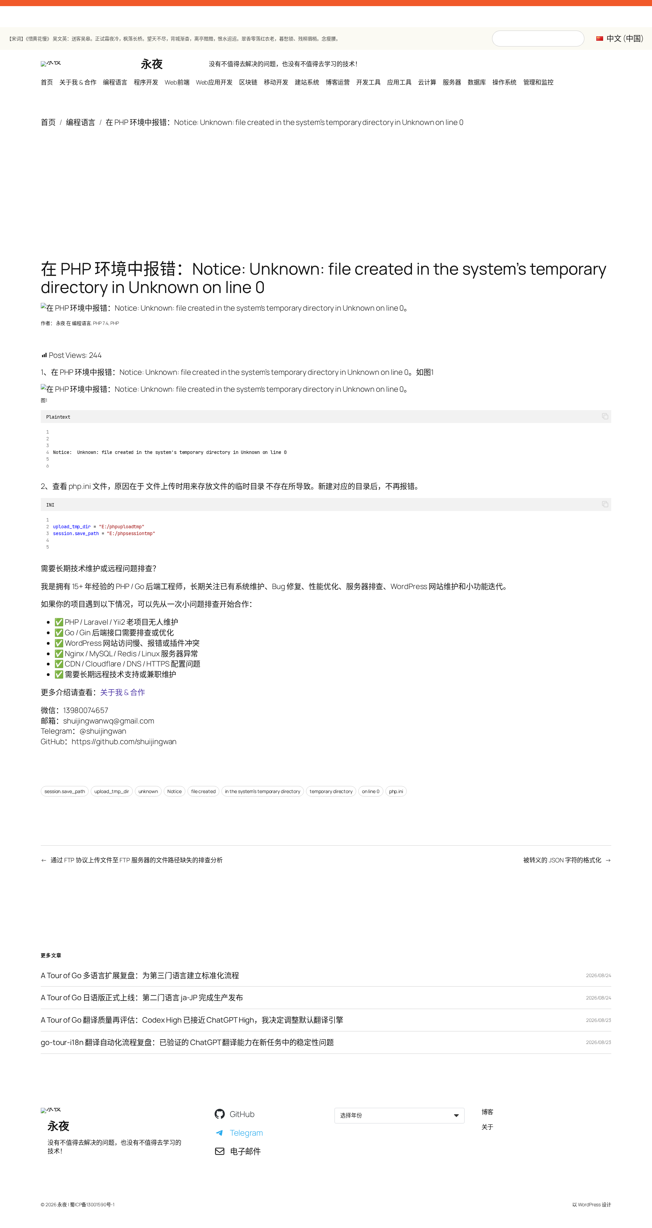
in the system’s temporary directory (263, 791)
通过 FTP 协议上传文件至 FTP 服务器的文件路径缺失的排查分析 (137, 860)
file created (203, 791)
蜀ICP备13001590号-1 (92, 1204)
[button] (605, 416)
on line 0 (371, 791)
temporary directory (331, 791)
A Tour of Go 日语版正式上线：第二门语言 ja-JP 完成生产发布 (142, 997)
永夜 (151, 63)
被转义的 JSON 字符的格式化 (562, 860)
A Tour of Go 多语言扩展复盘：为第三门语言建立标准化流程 (140, 975)
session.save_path (64, 791)
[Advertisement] (326, 181)
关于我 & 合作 (122, 692)
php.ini (396, 791)
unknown (148, 791)
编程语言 (81, 122)
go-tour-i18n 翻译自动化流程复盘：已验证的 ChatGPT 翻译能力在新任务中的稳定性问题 (187, 1042)
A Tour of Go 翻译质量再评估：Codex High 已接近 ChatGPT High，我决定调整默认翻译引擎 (192, 1020)
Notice (174, 791)
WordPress (589, 1204)
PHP (114, 323)
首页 (48, 122)
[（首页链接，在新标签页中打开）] (51, 64)
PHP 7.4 (100, 323)
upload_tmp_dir (111, 791)
